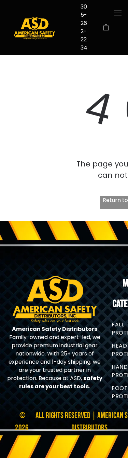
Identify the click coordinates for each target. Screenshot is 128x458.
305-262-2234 (84, 27)
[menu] (118, 13)
